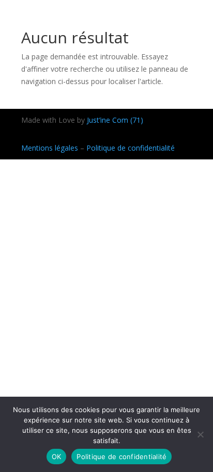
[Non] (200, 434)
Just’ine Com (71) (115, 120)
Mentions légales (49, 148)
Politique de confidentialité (130, 148)
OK (57, 456)
